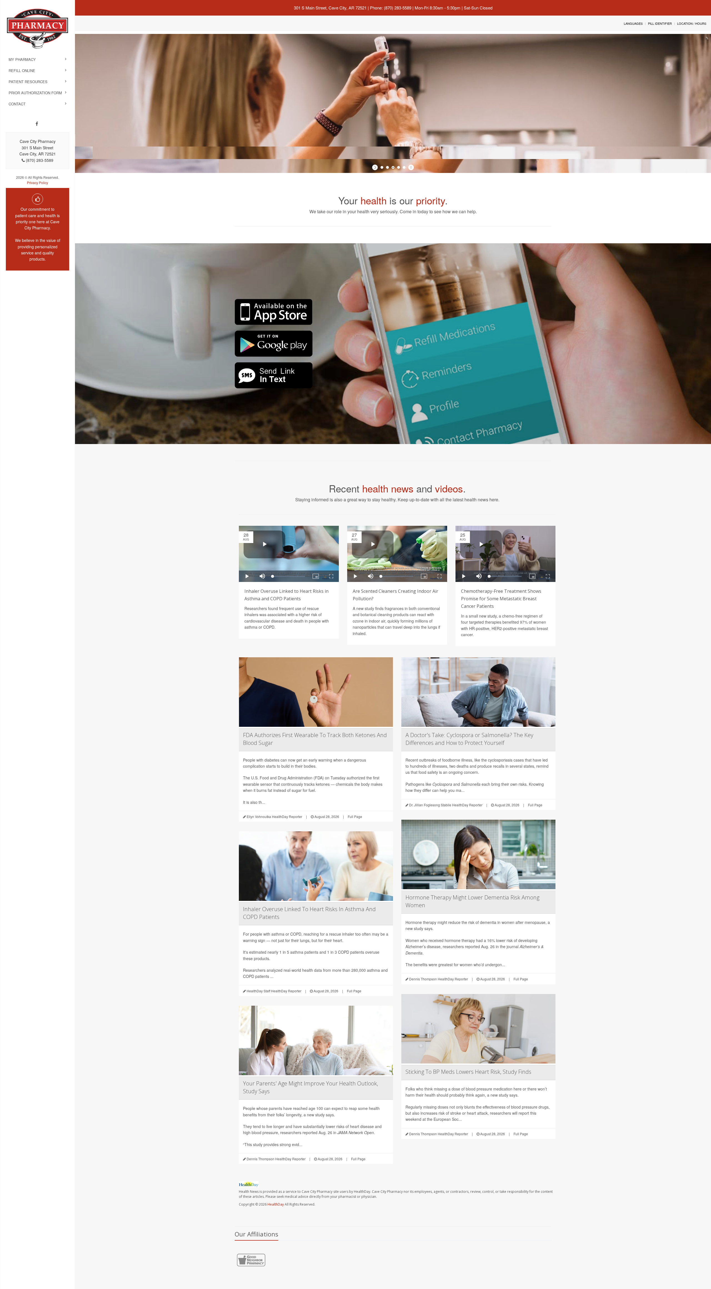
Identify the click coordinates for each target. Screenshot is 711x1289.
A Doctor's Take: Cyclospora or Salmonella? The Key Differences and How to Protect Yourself (469, 739)
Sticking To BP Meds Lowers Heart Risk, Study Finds (468, 1071)
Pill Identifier (660, 23)
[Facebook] (37, 124)
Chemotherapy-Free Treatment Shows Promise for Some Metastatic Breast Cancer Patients (501, 598)
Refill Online (22, 70)
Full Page (355, 816)
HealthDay (275, 1204)
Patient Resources (28, 81)
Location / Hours (691, 23)
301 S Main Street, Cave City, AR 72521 (330, 8)
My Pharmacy (22, 59)
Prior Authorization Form (35, 92)
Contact (17, 103)
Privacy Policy (37, 182)
